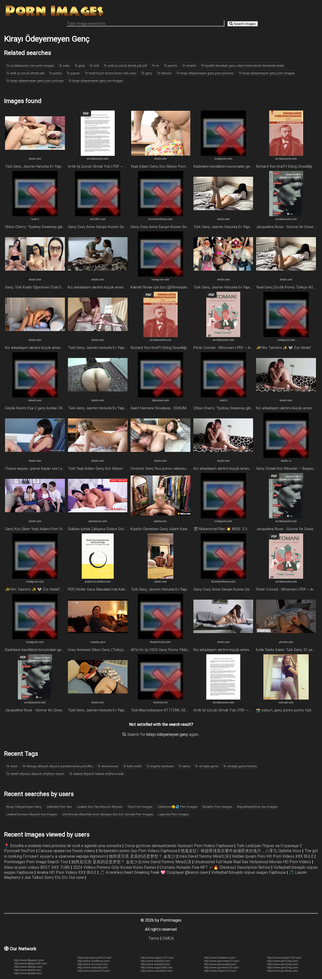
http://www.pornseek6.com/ (220, 964)
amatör (190, 65)
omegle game (208, 766)
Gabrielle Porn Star (59, 807)
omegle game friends (241, 766)
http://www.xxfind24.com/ (155, 961)
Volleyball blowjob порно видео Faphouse (249, 872)
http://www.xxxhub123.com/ (93, 970)
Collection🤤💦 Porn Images (177, 807)
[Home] (54, 15)
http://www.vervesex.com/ (92, 964)
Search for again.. (163, 734)
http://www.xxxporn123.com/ (157, 957)
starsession (109, 766)
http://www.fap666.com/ (28, 973)
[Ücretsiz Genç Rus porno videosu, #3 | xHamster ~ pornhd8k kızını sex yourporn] (160, 456)
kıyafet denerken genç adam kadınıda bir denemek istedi (244, 65)
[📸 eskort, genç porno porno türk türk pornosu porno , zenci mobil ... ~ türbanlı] (286, 698)
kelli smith (133, 766)
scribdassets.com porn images (32, 65)
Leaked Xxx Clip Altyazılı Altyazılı (100, 807)
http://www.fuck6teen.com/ (219, 957)
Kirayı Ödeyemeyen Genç (24, 807)
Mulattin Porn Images (217, 807)
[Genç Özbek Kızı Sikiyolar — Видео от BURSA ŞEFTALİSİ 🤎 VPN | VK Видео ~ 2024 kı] (286, 456)
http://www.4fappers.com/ (29, 960)
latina (186, 766)
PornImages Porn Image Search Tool (36, 861)
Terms (153, 938)
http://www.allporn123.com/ (220, 970)
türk (96, 65)
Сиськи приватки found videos (67, 850)
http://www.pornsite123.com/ (94, 957)
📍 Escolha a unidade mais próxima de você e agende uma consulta (63, 845)
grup (81, 65)
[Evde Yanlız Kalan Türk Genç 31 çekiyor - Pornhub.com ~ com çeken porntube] (286, 637)
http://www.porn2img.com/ (282, 964)
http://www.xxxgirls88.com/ (157, 967)
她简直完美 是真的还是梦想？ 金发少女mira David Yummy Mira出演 (169, 856)
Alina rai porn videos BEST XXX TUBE (37, 867)
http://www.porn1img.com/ (282, 961)
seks (66, 65)
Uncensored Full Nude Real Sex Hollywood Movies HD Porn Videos (253, 861)
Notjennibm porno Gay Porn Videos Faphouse (138, 850)
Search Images (244, 24)
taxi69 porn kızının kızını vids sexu (112, 73)
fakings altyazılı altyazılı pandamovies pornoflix (59, 766)
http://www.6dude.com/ (28, 970)
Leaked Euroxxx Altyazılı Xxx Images (32, 814)
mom (14, 766)
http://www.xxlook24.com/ (155, 964)
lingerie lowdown (161, 766)
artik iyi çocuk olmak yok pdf (127, 65)
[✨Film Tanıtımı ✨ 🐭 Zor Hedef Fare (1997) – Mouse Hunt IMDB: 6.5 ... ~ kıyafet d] (286, 335)
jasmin (172, 65)
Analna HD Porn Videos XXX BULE (67, 872)
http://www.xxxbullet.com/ (92, 967)
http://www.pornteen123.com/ (221, 967)
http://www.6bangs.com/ (28, 966)
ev (157, 65)
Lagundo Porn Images (173, 814)
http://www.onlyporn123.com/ (284, 957)
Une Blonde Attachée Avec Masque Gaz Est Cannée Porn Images (107, 814)
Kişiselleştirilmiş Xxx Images (257, 807)
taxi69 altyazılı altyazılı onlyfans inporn (37, 774)
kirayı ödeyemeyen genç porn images (268, 73)
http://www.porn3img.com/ (282, 967)
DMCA (168, 938)
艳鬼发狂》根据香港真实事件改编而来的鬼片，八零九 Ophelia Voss (241, 850)
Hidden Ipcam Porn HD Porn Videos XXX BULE (273, 856)
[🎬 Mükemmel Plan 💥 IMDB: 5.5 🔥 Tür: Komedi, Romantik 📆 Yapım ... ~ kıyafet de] (223, 516)
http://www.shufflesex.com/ (93, 961)
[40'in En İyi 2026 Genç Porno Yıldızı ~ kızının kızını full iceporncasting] (160, 637)
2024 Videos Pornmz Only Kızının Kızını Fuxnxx (115, 867)
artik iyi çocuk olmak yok (27, 73)
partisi (57, 73)
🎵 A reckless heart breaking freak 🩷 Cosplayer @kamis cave (154, 872)
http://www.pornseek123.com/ (221, 961)
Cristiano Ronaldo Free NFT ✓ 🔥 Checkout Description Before (215, 867)
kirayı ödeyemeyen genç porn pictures (207, 73)
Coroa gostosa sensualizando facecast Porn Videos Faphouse (179, 845)
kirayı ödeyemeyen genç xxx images (97, 81)
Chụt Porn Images (140, 807)
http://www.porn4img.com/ (282, 970)
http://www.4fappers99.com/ (30, 963)
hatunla (166, 73)
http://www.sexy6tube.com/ (157, 970)
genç (148, 73)
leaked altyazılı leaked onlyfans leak (98, 774)
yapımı (75, 73)
